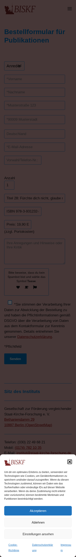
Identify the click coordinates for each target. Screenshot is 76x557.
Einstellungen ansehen (38, 534)
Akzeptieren (38, 511)
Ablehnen (38, 522)
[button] (70, 462)
